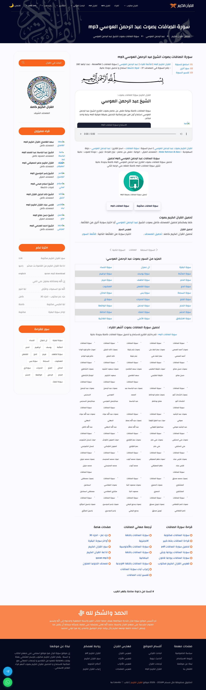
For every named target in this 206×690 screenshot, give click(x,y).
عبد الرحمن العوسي (155, 36)
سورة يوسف (143, 274)
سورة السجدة (184, 293)
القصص (25, 354)
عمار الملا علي (156, 356)
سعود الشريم (110, 375)
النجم (60, 375)
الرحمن (50, 375)
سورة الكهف (143, 280)
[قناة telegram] (7, 671)
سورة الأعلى (143, 318)
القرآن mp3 (105, 5)
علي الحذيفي (180, 446)
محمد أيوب (133, 465)
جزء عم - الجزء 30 (98, 535)
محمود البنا (133, 491)
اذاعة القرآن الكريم (97, 552)
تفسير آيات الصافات (138, 575)
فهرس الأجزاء (124, 658)
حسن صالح (180, 375)
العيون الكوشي (110, 446)
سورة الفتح (185, 299)
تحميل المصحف (153, 234)
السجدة (46, 361)
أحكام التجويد (94, 664)
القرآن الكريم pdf (93, 653)
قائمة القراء (146, 64)
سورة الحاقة (106, 312)
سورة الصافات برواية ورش (174, 552)
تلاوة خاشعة (133, 68)
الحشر (27, 375)
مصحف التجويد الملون (95, 563)
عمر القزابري (133, 446)
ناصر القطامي (180, 510)
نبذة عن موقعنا (184, 664)
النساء (31, 340)
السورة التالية (118, 250)
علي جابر (157, 446)
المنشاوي (180, 491)
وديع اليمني (133, 510)
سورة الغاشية (105, 318)
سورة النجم (185, 306)
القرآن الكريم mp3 (162, 64)
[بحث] (23, 62)
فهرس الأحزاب (124, 664)
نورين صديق (157, 510)
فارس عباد (180, 465)
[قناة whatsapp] (7, 682)
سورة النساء (106, 267)
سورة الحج (186, 286)
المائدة (60, 347)
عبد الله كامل (87, 427)
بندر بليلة (133, 356)
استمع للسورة (182, 64)
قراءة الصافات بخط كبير (176, 540)
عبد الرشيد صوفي (180, 427)
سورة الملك (144, 312)
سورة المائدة (184, 274)
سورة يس (145, 293)
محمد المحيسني (110, 465)
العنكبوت (107, 286)
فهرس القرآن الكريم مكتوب (173, 563)
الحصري (157, 491)
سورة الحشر (185, 312)
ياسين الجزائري (87, 510)
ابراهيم (38, 347)
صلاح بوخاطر (157, 401)
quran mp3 (102, 557)
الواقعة (39, 375)
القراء (116, 5)
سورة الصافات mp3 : (166, 334)
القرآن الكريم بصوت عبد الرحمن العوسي (173, 148)
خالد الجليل (110, 356)
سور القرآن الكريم (98, 546)
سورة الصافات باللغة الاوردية (132, 563)
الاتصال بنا (17, 5)
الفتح (50, 368)
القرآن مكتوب (132, 5)
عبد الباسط (133, 401)
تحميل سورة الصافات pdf (175, 546)
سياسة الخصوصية (183, 653)
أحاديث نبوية (156, 658)
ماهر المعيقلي (157, 465)
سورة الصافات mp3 (119, 206)
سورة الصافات (132, 148)
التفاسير (62, 5)
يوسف (49, 347)
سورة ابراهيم (105, 274)
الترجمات (47, 5)
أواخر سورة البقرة (98, 540)
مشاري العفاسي (110, 491)
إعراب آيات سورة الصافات (134, 569)
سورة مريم (107, 280)
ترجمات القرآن (155, 664)
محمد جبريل (87, 465)
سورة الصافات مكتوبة (147, 206)
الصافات (133, 250)
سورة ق (108, 299)
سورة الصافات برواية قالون (174, 557)
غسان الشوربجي (87, 446)
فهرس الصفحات (123, 669)
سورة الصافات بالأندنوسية (134, 546)
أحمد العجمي (180, 356)
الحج (35, 354)
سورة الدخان (106, 293)
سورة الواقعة (105, 306)
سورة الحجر (185, 280)
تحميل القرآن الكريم (180, 36)
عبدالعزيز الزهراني (157, 427)
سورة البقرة (185, 267)
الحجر (27, 347)
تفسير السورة (182, 73)
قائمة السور (89, 234)
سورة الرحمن (143, 306)
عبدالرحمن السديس (87, 401)
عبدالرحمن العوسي (110, 401)
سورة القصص (143, 286)
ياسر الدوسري (110, 510)
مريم (44, 354)
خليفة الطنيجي (157, 375)
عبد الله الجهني (110, 427)
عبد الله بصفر (133, 427)
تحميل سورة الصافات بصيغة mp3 (133, 194)
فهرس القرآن (125, 653)
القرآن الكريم (137, 682)
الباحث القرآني (79, 5)
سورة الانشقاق (183, 318)
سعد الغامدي (133, 375)
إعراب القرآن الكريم (92, 669)
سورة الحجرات (143, 299)
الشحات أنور (180, 401)
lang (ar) (32, 5)
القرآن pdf (93, 5)
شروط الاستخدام (184, 658)
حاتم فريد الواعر (87, 356)
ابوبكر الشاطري (87, 375)
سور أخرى (184, 68)
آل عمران (145, 267)
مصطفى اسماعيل (87, 491)
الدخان (60, 368)
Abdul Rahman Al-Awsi (170, 152)
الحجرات (39, 368)
